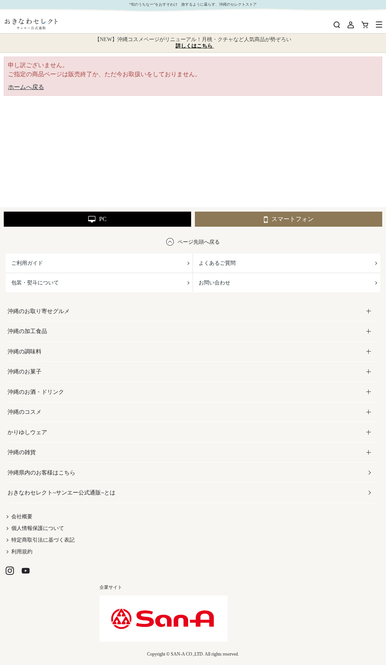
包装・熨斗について (35, 283)
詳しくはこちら (195, 46)
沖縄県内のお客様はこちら (41, 473)
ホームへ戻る (26, 87)
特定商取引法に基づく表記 (43, 540)
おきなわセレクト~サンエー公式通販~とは (61, 493)
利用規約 (21, 551)
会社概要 (21, 516)
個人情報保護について (37, 528)
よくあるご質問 (217, 263)
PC (103, 219)
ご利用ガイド (27, 263)
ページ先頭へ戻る (199, 242)
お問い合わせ (214, 283)
